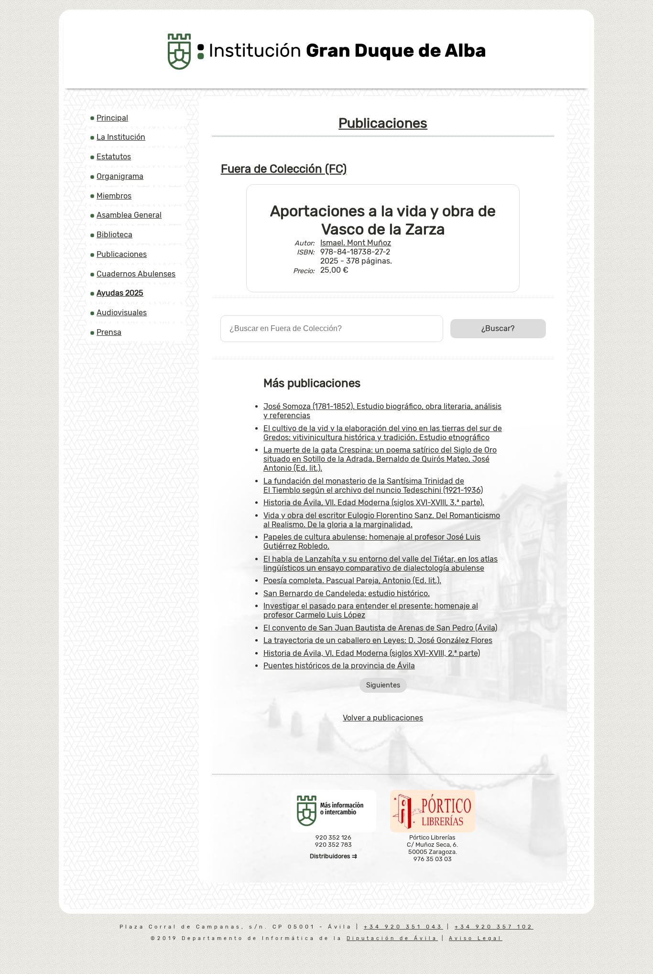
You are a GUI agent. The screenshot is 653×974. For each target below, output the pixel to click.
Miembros (114, 195)
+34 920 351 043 (403, 927)
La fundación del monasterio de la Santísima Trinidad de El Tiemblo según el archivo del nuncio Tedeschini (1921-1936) (373, 485)
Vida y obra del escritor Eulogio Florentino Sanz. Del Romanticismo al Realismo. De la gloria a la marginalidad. (381, 520)
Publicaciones (122, 254)
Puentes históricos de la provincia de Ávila (339, 665)
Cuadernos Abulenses (136, 273)
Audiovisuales (122, 312)
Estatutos (114, 156)
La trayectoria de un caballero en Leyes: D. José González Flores (377, 640)
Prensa (109, 332)
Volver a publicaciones (383, 717)
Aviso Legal (475, 938)
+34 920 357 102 (494, 927)
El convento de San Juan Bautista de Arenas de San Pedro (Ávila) (380, 627)
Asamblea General (129, 215)
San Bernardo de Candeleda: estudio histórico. (346, 593)
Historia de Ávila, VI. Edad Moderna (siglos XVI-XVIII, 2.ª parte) (371, 653)
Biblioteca (114, 234)
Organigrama (120, 176)
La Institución (121, 137)
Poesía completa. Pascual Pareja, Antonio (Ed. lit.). (352, 580)
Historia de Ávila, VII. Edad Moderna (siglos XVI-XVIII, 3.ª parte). (373, 502)
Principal (112, 117)
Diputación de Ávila (392, 938)
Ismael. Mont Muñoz (355, 242)
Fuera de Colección (284, 169)
